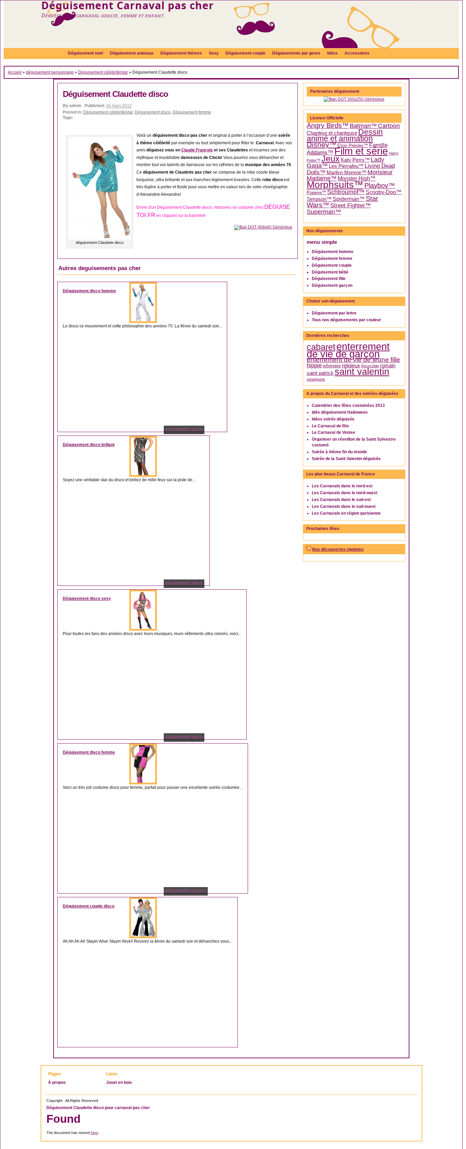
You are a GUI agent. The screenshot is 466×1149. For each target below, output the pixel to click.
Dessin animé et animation (345, 135)
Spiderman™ (349, 199)
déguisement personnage (50, 72)
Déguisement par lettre (334, 313)
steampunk (316, 379)
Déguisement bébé (330, 272)
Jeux (330, 158)
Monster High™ (357, 178)
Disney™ (321, 145)
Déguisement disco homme (89, 291)
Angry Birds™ (328, 125)
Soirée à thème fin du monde (339, 452)
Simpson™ (319, 199)
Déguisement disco (153, 112)
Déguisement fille (329, 278)
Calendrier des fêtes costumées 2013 (348, 405)
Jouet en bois (119, 1082)
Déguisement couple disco (88, 906)
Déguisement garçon (332, 285)
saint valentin (362, 371)
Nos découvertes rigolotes (338, 549)
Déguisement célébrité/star (103, 72)
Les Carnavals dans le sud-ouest (344, 506)
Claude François (197, 150)
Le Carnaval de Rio (330, 426)
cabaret (321, 347)
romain (387, 365)
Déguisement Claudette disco (115, 94)
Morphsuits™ (335, 184)
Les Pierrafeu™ (346, 166)
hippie (314, 365)
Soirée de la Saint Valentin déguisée (346, 458)
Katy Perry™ (355, 160)
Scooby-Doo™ (384, 192)
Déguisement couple (332, 265)
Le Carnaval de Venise (333, 432)
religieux (351, 365)
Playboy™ (379, 185)
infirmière (332, 365)
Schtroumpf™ (346, 192)
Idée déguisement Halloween (339, 412)
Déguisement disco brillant (89, 444)
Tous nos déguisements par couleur (346, 320)
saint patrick (320, 373)
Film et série (361, 151)
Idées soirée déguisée (333, 419)
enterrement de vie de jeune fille (353, 359)
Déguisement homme (332, 251)
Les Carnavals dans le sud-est (341, 499)
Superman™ (324, 211)
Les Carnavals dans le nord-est (342, 486)
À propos (57, 1082)
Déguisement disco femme (89, 752)
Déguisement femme (192, 112)
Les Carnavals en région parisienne (346, 513)
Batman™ (363, 125)
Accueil (14, 72)
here (94, 1133)
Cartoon (389, 125)
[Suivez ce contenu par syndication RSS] (308, 549)
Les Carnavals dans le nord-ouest (344, 492)
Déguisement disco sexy (87, 598)
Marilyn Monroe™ (346, 172)
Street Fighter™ (350, 205)
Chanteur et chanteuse (332, 133)
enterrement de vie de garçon (348, 350)
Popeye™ (316, 192)
